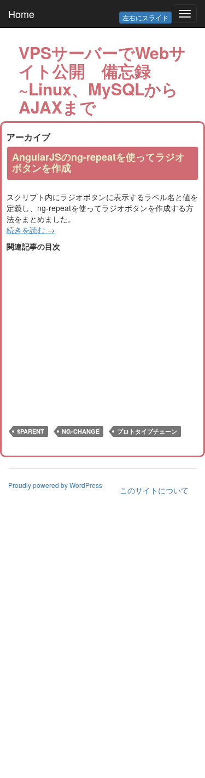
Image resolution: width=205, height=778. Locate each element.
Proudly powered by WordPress (55, 485)
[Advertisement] (98, 328)
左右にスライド (145, 17)
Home (21, 14)
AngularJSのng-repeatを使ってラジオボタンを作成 (98, 162)
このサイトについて (154, 490)
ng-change (80, 431)
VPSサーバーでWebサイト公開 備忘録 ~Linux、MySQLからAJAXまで (102, 79)
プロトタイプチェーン (147, 431)
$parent (30, 431)
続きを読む (31, 229)
